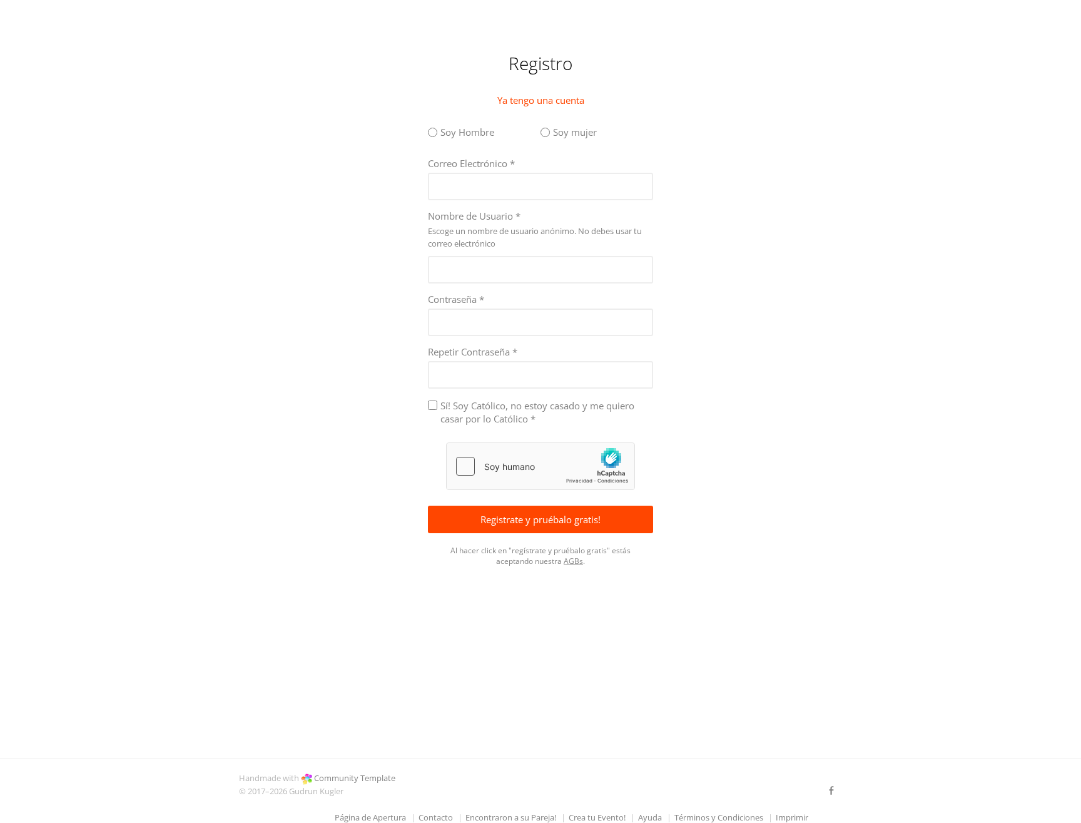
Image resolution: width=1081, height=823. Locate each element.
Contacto (436, 817)
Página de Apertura (370, 817)
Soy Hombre (467, 132)
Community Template (354, 778)
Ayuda (650, 817)
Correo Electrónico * (471, 163)
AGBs (573, 561)
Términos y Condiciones (718, 817)
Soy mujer (575, 132)
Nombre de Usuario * (474, 216)
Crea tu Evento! (597, 817)
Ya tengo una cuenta (540, 100)
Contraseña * (456, 299)
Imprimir (792, 817)
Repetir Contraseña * (472, 351)
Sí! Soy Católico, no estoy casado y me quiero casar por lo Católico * (537, 412)
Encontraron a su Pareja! (510, 817)
